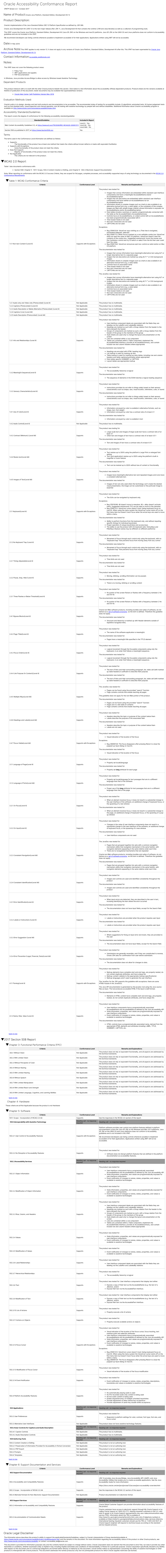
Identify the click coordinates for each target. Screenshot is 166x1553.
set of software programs (118, 612)
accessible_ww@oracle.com (39, 57)
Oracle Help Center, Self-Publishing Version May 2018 (34, 94)
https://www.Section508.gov (42, 130)
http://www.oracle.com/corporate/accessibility (21, 1541)
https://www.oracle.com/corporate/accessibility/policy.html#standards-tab (31, 1539)
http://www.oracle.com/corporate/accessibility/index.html (34, 108)
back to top (13, 1034)
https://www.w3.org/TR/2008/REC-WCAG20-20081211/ (58, 125)
